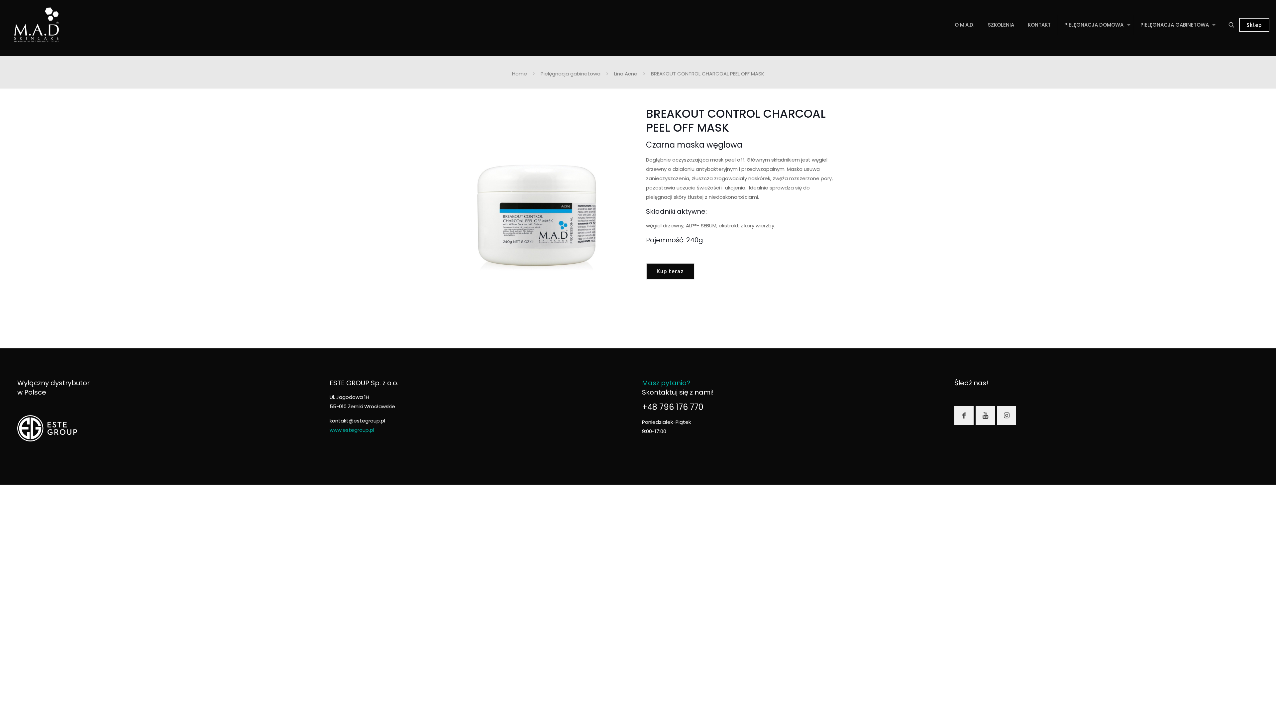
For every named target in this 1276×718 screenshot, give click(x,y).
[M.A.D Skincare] (36, 25)
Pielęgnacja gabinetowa (570, 73)
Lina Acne (625, 73)
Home (519, 73)
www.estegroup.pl (352, 429)
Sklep (1254, 25)
